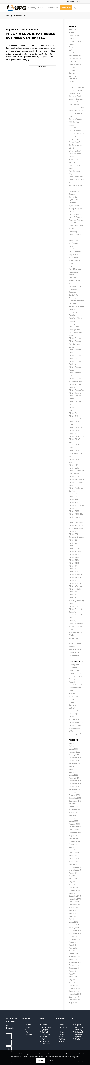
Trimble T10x (74, 560)
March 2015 (73, 953)
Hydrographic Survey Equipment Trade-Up (76, 208)
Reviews (72, 702)
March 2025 (73, 775)
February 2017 (74, 890)
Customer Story (75, 673)
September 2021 (75, 832)
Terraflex (72, 315)
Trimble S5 (73, 540)
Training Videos (75, 329)
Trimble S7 (73, 543)
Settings (50, 1061)
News (71, 246)
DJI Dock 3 (73, 136)
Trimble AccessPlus (76, 390)
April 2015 (72, 950)
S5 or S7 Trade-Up (76, 280)
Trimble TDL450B (75, 574)
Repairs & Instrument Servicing (79, 1027)
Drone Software (75, 153)
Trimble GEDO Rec (76, 436)
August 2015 (73, 942)
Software (72, 708)
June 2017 (73, 878)
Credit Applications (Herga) (46, 1027)
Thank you (73, 323)
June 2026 (73, 743)
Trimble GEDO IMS (76, 427)
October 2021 (74, 829)
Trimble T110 (74, 563)
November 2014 (75, 962)
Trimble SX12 (74, 554)
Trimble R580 (74, 499)
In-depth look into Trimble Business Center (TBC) (30, 35)
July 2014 (72, 974)
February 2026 (74, 752)
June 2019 (73, 855)
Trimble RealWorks (76, 522)
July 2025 (72, 766)
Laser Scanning (75, 214)
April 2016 (72, 919)
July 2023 (72, 803)
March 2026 (73, 749)
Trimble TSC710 (75, 583)
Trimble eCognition (76, 418)
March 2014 (73, 985)
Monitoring (73, 231)
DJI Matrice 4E (74, 142)
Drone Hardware (75, 151)
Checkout (72, 61)
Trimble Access (75, 338)
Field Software (74, 171)
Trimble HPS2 (74, 465)
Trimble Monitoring (76, 722)
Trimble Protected (75, 493)
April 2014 (72, 982)
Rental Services (75, 269)
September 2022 (75, 809)
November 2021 (75, 826)
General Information (76, 684)
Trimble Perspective (76, 479)
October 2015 (74, 936)
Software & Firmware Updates (79, 1034)
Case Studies (74, 670)
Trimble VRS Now (75, 586)
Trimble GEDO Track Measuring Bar (75, 453)
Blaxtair (72, 44)
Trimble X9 (73, 594)
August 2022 (73, 812)
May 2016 (72, 916)
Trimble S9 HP (74, 548)
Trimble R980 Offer (76, 514)
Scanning (72, 705)
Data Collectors (75, 130)
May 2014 (72, 979)
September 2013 (75, 999)
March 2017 (73, 887)
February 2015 (74, 956)
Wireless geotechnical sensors (73, 638)
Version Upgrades (75, 734)
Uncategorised (74, 728)
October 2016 (74, 901)
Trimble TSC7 (74, 580)
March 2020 (73, 850)
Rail (70, 266)
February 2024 (74, 795)
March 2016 (73, 922)
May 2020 (72, 847)
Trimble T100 (74, 557)
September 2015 (75, 939)
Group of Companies (46, 1042)
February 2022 (74, 824)
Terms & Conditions (46, 1033)
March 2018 (73, 864)
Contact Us (73, 127)
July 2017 (72, 875)
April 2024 (72, 792)
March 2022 (73, 821)
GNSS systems (75, 191)
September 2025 (75, 763)
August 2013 (73, 1002)
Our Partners (74, 655)
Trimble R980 (74, 511)
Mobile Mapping (75, 223)
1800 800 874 (70, 2)
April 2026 (72, 746)
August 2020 (73, 844)
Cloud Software (75, 64)
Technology (73, 713)
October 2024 (74, 786)
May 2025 (72, 772)
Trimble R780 (74, 508)
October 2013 (74, 997)
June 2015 (73, 948)
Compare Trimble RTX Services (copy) (75, 122)
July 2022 (72, 815)
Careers (72, 47)
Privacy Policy (74, 260)
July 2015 (72, 945)
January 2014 (74, 991)
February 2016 (74, 925)
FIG (70, 174)
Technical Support (75, 710)
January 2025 (74, 778)
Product (72, 693)
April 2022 (72, 818)
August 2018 (73, 861)
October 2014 (74, 965)
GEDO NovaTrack (76, 176)
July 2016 (72, 910)
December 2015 (75, 930)
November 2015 (75, 933)
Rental (71, 699)
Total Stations (74, 326)
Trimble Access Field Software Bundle (75, 344)
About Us (72, 29)
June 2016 (73, 913)
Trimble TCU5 (74, 568)
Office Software (75, 251)
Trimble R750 (74, 502)
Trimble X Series (75, 589)
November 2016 (75, 899)
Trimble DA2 (73, 416)
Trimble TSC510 (75, 577)
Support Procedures (76, 300)
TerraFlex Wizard (75, 318)
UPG (71, 629)
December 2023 (75, 798)
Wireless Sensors (75, 643)
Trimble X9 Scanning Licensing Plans (76, 600)
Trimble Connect (75, 413)
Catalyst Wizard (75, 58)
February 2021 (74, 841)
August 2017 (73, 873)
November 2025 (75, 757)
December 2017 (75, 867)
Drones (71, 156)
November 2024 (75, 783)
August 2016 (73, 907)
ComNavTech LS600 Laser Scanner (74, 70)
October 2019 (74, 852)
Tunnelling (72, 620)
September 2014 (75, 968)
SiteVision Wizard (75, 286)
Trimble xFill (73, 606)
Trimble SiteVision (75, 551)
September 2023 (75, 801)
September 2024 (75, 789)
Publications (73, 696)
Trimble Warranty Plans (62, 1034)
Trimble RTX (73, 531)
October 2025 (74, 760)
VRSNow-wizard (75, 632)
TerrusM (72, 321)
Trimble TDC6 (74, 571)
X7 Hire (72, 646)
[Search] (75, 8)
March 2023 (73, 806)
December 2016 (75, 896)
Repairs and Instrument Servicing (73, 275)
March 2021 (73, 838)
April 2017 (72, 884)
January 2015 (74, 959)
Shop (71, 283)
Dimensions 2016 (75, 676)
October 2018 (74, 858)
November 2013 (75, 994)
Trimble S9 (73, 545)
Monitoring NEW (75, 240)
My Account (80, 2)
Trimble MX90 (74, 476)
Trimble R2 (73, 496)
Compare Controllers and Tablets (74, 79)
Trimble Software (75, 725)
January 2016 (74, 927)
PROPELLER (74, 263)
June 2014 (73, 976)
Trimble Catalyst (75, 393)
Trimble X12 (73, 591)
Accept (40, 1061)
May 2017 (72, 881)
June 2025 (73, 769)
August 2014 (73, 971)
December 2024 (75, 780)
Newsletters (73, 248)
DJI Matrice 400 (75, 139)
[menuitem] (80, 1)
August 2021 (73, 835)
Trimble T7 (73, 566)
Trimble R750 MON (76, 505)
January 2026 (74, 754)
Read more (42, 67)
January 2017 (74, 893)
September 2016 (75, 904)
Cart (70, 50)
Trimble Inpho (74, 468)
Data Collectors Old (76, 133)
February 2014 (74, 988)
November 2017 (75, 870)
